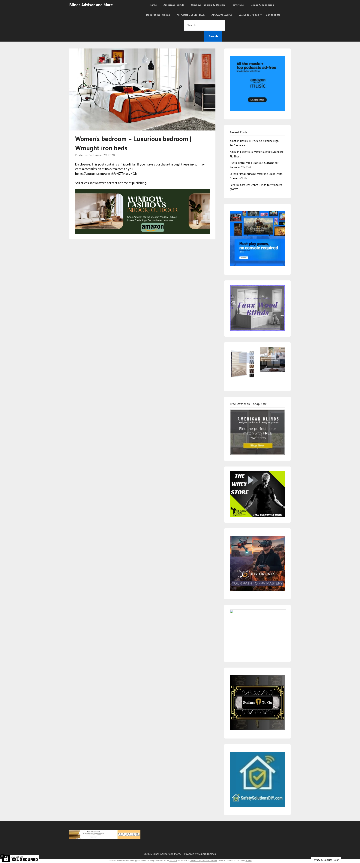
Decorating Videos (158, 14)
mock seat (173, 860)
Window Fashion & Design (208, 5)
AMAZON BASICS (222, 14)
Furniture (238, 5)
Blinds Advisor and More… (92, 4)
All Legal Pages (249, 14)
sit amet (249, 860)
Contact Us (273, 14)
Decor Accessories (262, 5)
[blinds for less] (142, 211)
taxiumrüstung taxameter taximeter (203, 860)
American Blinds (174, 5)
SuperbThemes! (207, 854)
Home (153, 5)
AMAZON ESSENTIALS (191, 14)
